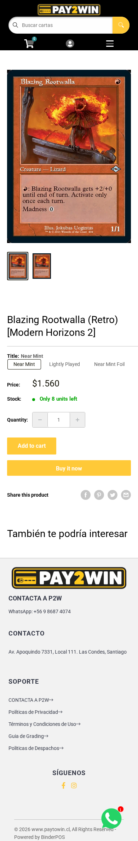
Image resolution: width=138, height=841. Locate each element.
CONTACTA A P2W (28, 700)
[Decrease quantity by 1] (40, 419)
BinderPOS (53, 837)
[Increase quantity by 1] (77, 419)
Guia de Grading (26, 736)
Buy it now (69, 468)
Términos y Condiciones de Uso (42, 724)
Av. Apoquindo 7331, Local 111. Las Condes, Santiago (67, 652)
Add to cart (32, 445)
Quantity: (17, 420)
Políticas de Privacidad (33, 712)
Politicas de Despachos (33, 748)
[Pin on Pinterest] (99, 495)
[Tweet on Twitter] (112, 495)
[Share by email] (126, 495)
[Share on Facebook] (86, 495)
